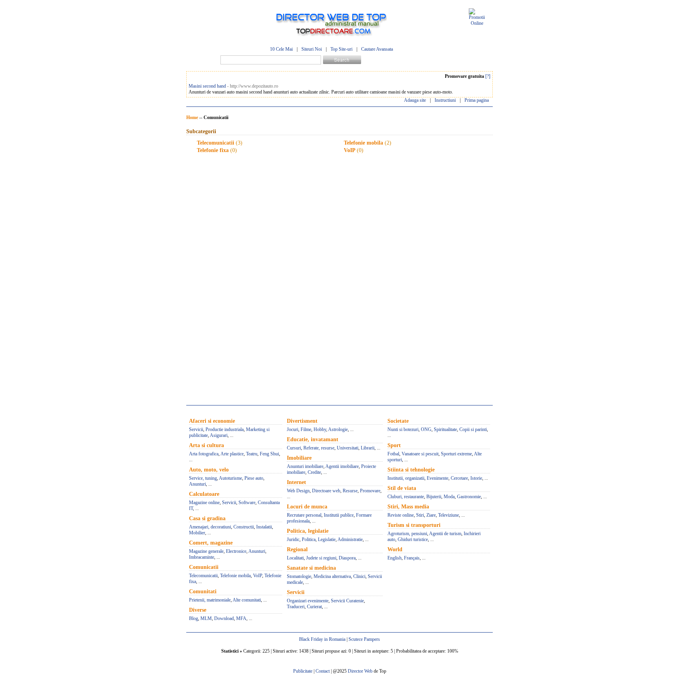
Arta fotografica (203, 454)
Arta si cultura (206, 445)
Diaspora (347, 558)
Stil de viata (401, 488)
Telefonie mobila (363, 143)
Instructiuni (445, 100)
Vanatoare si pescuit (420, 454)
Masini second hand (207, 86)
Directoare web (326, 490)
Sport (394, 445)
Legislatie (327, 539)
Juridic (293, 539)
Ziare (431, 515)
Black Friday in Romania (322, 639)
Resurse (350, 490)
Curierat (314, 606)
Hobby (320, 429)
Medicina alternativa (332, 576)
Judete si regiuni (321, 558)
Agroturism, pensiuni (407, 533)
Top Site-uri (341, 49)
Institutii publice (339, 515)
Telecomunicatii (215, 143)
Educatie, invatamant (312, 439)
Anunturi (197, 484)
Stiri (420, 515)
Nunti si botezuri (402, 429)
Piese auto (253, 478)
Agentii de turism (445, 533)
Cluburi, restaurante (405, 496)
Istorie (476, 478)
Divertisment (302, 421)
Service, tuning (203, 478)
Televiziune (448, 515)
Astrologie (338, 429)
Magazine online (204, 502)
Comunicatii (203, 567)
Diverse (197, 610)
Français (412, 558)
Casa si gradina (207, 518)
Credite (314, 472)
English (394, 558)
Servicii (196, 429)
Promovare (370, 490)
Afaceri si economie (212, 421)
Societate (398, 421)
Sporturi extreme (456, 454)
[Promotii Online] (477, 23)
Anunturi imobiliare (305, 466)
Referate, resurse (318, 448)
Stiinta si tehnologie (411, 470)
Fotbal (393, 454)
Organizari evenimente (307, 600)
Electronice (236, 551)
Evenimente (437, 478)
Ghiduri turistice (413, 539)
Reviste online (400, 515)
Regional (297, 549)
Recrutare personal (304, 515)
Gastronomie (469, 496)
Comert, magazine (211, 543)
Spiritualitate (445, 429)
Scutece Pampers (364, 639)
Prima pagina (476, 100)
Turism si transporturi (413, 525)
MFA (241, 618)
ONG (426, 429)
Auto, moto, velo (209, 470)
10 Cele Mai (281, 49)
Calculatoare (204, 494)
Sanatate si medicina (311, 568)
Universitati (347, 448)
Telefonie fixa (213, 150)
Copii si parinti (473, 429)
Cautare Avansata (377, 49)
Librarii (367, 448)
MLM (206, 618)
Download (224, 618)
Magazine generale (206, 551)
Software (247, 502)
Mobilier (197, 533)
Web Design (298, 490)
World (394, 549)
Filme (306, 429)
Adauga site (415, 100)
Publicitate (302, 671)
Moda (449, 496)
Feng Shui (269, 454)
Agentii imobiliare (342, 466)
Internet (296, 482)
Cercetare (459, 478)
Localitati (295, 558)
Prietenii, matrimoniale (210, 600)
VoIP (349, 150)
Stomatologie (299, 576)
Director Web (360, 671)
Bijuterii (433, 496)
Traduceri (296, 606)
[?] (487, 76)
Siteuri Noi (311, 49)
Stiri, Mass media (408, 507)
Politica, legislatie (307, 531)
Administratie (350, 539)
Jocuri (292, 429)
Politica (309, 539)
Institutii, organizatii (405, 478)
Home (192, 117)
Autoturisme (230, 478)
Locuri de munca (307, 507)
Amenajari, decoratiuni (210, 527)
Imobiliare (299, 458)
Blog (193, 618)
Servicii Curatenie (347, 600)
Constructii (243, 527)
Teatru (251, 454)
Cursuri (294, 448)
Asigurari (219, 435)
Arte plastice (232, 454)
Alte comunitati (247, 600)
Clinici (359, 576)
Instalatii (264, 527)
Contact (323, 671)
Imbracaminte (201, 557)
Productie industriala (225, 429)
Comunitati (203, 591)
